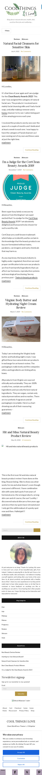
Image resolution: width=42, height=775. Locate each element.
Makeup (4, 616)
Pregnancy (5, 625)
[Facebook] (15, 772)
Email (3, 685)
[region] (21, 750)
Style (3, 638)
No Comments (26, 51)
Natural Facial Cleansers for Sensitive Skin (21, 45)
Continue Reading (31, 150)
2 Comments (26, 440)
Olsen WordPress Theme (16, 726)
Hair (3, 611)
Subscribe (21, 694)
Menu (7, 30)
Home (5, 711)
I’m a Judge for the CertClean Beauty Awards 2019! (21, 163)
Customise (21, 758)
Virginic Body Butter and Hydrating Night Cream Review (21, 303)
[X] (27, 772)
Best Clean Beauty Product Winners (13, 665)
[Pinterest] (39, 772)
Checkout (17, 708)
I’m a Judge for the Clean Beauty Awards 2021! (17, 670)
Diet (3, 607)
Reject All (21, 764)
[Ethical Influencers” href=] (21, 700)
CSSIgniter (31, 726)
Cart (10, 708)
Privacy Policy (24, 711)
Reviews (17, 39)
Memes (4, 620)
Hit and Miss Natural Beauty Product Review (21, 434)
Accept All (21, 752)
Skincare (25, 39)
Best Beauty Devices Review (11, 652)
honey (4, 113)
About (5, 708)
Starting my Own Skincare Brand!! (13, 657)
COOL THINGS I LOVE (21, 721)
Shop (32, 711)
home (25, 708)
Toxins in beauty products (26, 277)
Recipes (4, 629)
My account (13, 711)
